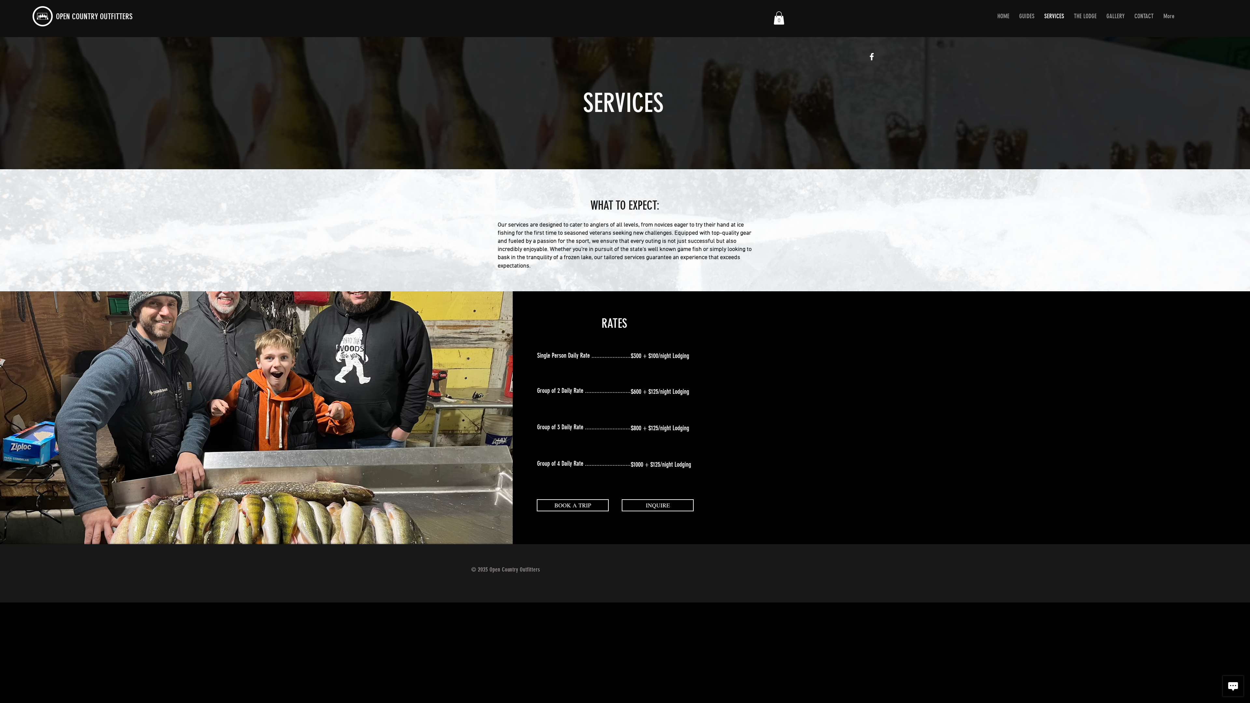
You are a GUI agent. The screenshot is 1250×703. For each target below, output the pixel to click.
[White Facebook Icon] (872, 57)
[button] (779, 18)
